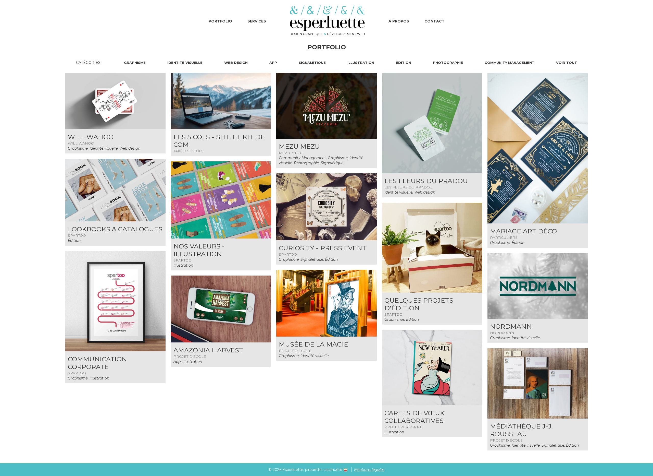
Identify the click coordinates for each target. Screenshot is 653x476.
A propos (398, 21)
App (273, 63)
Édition (403, 63)
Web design (236, 63)
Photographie (448, 63)
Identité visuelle (185, 63)
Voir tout (566, 63)
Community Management (509, 63)
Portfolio (220, 21)
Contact (434, 21)
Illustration (360, 63)
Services (256, 21)
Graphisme (135, 63)
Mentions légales (369, 469)
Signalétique (312, 63)
